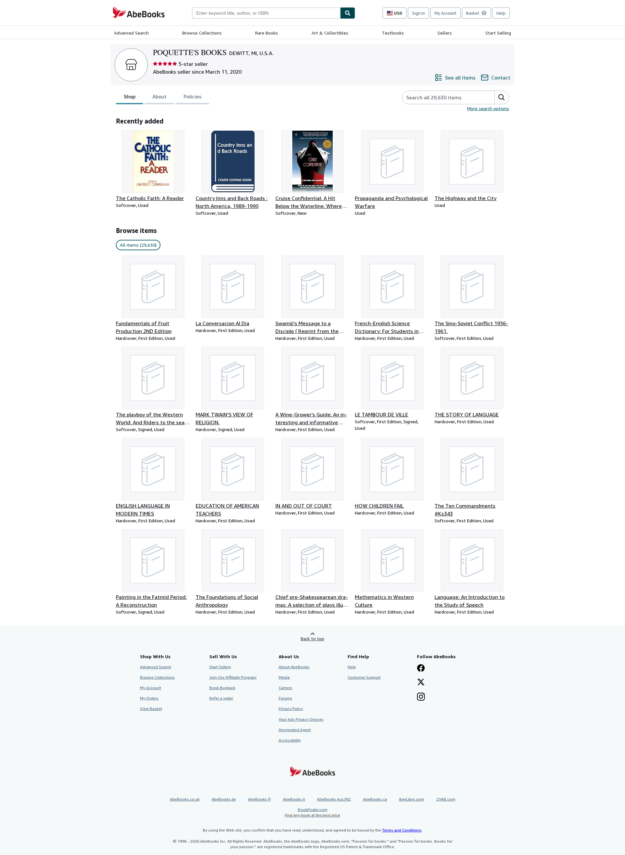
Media (284, 677)
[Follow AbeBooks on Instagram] (421, 697)
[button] (501, 97)
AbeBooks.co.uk (185, 799)
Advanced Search (131, 33)
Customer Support (364, 677)
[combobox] (266, 13)
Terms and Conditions (402, 830)
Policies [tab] (192, 96)
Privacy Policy (291, 708)
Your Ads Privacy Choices (301, 719)
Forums (285, 698)
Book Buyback (222, 687)
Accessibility (290, 740)
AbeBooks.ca (375, 799)
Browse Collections (202, 33)
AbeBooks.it (294, 799)
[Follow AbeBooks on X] (421, 682)
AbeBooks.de (224, 799)
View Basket (151, 708)
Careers (285, 687)
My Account (445, 13)
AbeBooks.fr (259, 799)
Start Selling (498, 33)
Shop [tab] (129, 96)
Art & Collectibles (330, 33)
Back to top (312, 638)
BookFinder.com (312, 812)
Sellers (445, 33)
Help (501, 13)
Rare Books (266, 33)
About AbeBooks (294, 666)
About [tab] (159, 96)
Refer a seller (221, 698)
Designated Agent (295, 729)
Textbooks (393, 33)
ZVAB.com (445, 799)
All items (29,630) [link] (138, 245)
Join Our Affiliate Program (233, 677)
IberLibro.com (411, 799)
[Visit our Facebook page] (421, 668)
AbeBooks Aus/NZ (334, 799)
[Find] (347, 13)
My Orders (149, 698)
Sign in (418, 13)
